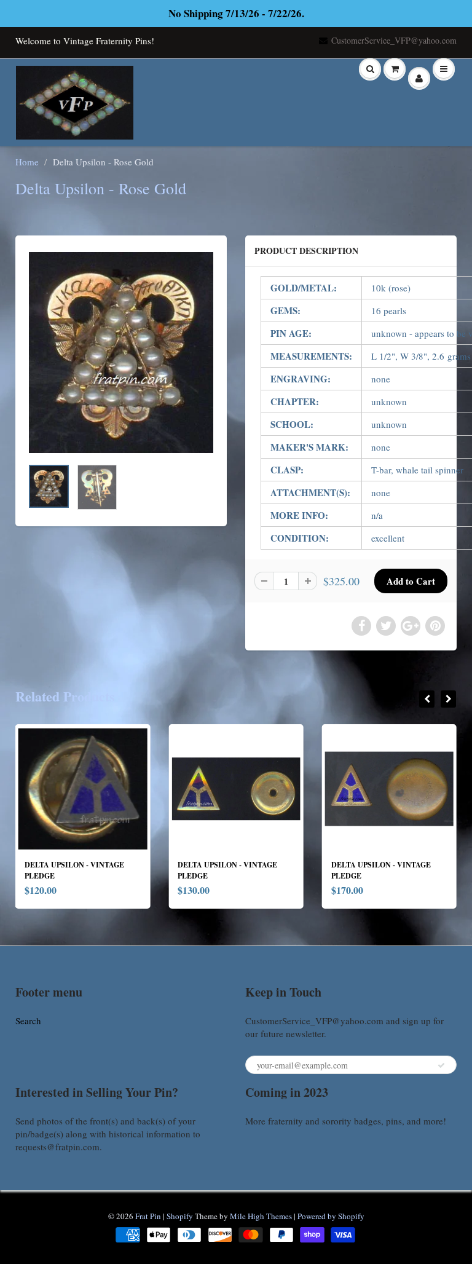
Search (28, 1020)
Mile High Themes (261, 1216)
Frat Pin (148, 1216)
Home (27, 162)
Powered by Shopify (330, 1216)
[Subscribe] (441, 1065)
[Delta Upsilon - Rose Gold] (121, 352)
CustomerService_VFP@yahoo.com (394, 40)
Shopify (180, 1216)
